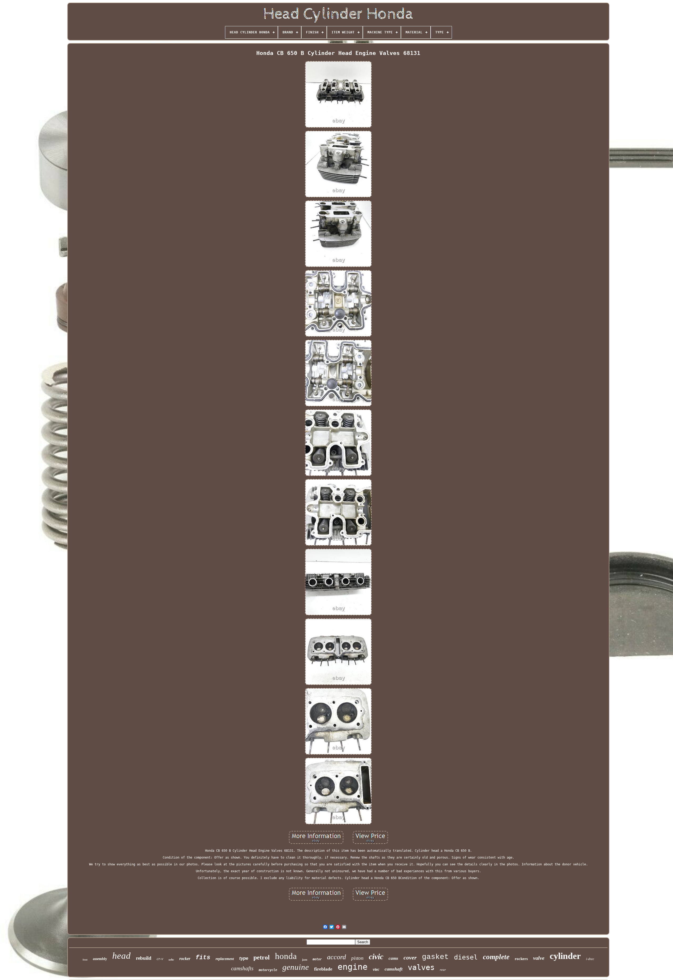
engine (353, 967)
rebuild (143, 958)
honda (286, 956)
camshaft (393, 969)
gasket (435, 957)
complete (496, 957)
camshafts (242, 968)
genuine (295, 967)
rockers (521, 959)
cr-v (160, 959)
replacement (225, 959)
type (243, 958)
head (121, 956)
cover (410, 957)
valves (421, 967)
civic (376, 956)
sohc (171, 959)
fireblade (323, 969)
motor (317, 959)
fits (203, 957)
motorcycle (268, 970)
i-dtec (590, 959)
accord (336, 957)
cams (393, 958)
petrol (261, 957)
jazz (304, 959)
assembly (100, 959)
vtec (376, 969)
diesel (466, 957)
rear (443, 970)
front (85, 959)
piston (357, 958)
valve (538, 958)
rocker (184, 958)
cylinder (565, 956)
